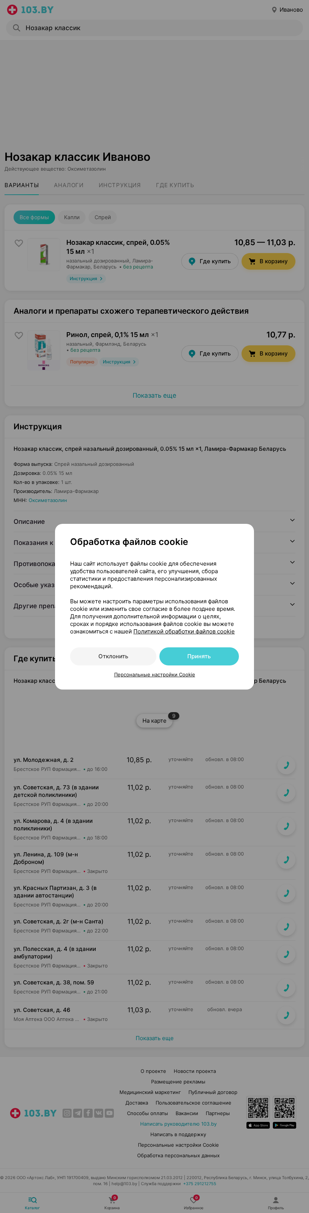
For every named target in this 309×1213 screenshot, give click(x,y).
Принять (199, 656)
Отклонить (113, 656)
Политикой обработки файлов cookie (184, 631)
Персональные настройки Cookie (154, 674)
